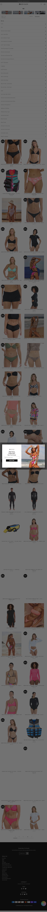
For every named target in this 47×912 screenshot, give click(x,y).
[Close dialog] (43, 445)
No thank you (11, 462)
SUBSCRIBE (11, 460)
